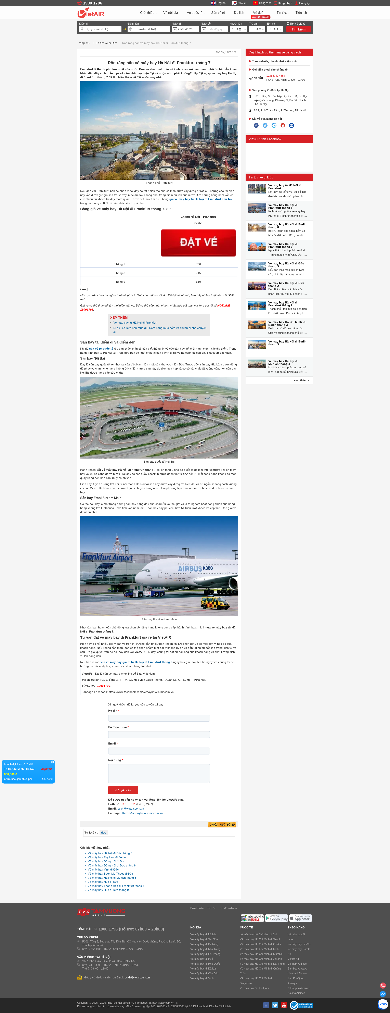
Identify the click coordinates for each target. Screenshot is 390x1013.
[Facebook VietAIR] (256, 125)
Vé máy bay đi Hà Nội (203, 934)
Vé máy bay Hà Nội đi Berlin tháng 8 (287, 226)
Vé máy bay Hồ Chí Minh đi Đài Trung (262, 963)
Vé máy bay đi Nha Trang (205, 949)
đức (103, 832)
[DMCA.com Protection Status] (222, 825)
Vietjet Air (293, 958)
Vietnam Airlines (297, 963)
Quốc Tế (246, 927)
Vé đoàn (259, 12)
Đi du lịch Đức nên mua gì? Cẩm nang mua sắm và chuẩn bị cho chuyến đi (160, 330)
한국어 (242, 2)
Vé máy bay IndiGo (299, 944)
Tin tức (282, 12)
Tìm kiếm (299, 29)
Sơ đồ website (228, 908)
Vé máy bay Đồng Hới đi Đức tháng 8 (111, 865)
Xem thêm (300, 380)
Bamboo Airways (297, 968)
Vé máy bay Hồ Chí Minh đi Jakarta (261, 958)
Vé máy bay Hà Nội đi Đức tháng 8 (109, 853)
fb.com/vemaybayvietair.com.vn (142, 813)
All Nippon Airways (299, 988)
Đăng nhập (285, 3)
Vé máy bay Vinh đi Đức (102, 869)
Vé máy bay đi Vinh (201, 978)
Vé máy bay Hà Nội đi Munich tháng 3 (283, 362)
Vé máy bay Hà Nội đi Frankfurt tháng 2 (283, 304)
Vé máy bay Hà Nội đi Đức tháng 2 (286, 284)
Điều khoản (197, 908)
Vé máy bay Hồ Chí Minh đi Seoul (260, 939)
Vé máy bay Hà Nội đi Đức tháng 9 (286, 265)
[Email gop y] (291, 125)
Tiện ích (302, 12)
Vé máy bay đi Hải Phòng (205, 953)
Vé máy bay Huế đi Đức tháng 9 (107, 889)
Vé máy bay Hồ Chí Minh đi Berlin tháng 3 (287, 323)
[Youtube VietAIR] (283, 125)
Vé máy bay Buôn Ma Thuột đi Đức (109, 873)
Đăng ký (304, 3)
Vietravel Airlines (297, 973)
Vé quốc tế (195, 12)
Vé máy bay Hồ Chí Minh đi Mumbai (261, 953)
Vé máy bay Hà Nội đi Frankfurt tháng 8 (283, 206)
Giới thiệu (147, 12)
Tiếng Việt (265, 2)
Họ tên (113, 710)
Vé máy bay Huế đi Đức (102, 881)
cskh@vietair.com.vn (131, 808)
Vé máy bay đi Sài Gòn (204, 939)
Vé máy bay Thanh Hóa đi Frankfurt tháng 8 (115, 885)
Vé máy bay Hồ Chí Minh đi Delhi (259, 949)
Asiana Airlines (296, 993)
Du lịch (239, 12)
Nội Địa (195, 927)
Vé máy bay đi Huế (201, 958)
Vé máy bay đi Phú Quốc (205, 963)
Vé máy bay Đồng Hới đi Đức (105, 861)
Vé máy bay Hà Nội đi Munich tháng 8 (111, 877)
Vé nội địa (171, 12)
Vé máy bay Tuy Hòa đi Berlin (106, 857)
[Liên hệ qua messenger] (383, 995)
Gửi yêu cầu (123, 790)
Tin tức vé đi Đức (261, 177)
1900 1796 (127, 804)
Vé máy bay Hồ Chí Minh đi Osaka (260, 944)
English (221, 2)
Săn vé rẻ (218, 12)
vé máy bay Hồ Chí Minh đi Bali (258, 934)
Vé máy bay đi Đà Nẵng (204, 944)
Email (113, 743)
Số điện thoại (118, 727)
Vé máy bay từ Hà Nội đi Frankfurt (135, 322)
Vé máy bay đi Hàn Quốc (255, 988)
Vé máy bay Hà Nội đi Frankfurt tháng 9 (283, 245)
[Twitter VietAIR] (265, 125)
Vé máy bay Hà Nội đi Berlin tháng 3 (287, 343)
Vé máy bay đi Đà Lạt (203, 968)
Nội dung (115, 760)
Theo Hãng (296, 927)
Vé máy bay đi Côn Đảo (204, 973)
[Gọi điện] (383, 987)
